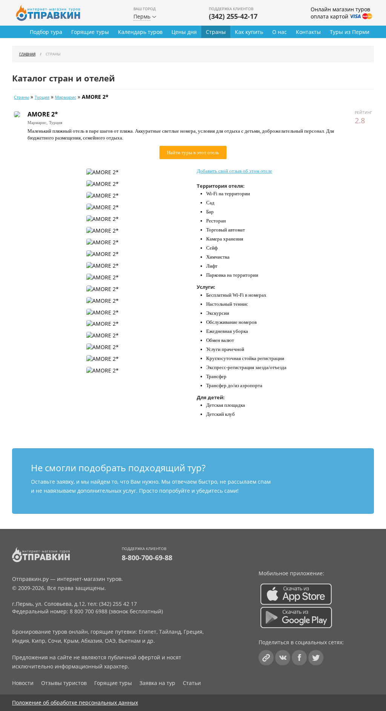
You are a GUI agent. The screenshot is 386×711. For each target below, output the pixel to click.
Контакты (308, 31)
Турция (42, 97)
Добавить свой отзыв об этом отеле (234, 171)
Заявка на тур (157, 682)
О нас (279, 31)
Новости (23, 682)
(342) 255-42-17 (233, 16)
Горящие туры (90, 31)
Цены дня (184, 31)
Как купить (249, 31)
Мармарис (65, 97)
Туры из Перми (349, 31)
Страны (216, 31)
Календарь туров (140, 31)
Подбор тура (46, 31)
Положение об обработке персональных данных (75, 702)
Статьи (192, 682)
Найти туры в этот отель (193, 152)
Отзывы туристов (64, 682)
